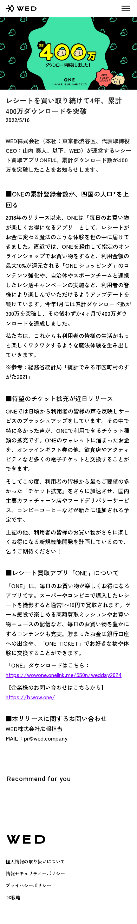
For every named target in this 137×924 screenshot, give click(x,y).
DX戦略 (13, 897)
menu (125, 8)
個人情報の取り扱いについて (35, 861)
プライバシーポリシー (28, 885)
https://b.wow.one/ (30, 697)
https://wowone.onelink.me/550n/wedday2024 (64, 674)
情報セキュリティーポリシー (35, 873)
